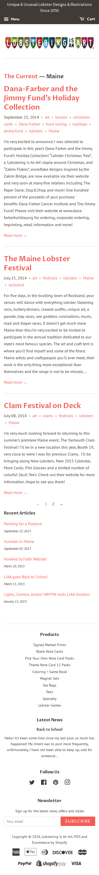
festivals (50, 277)
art (47, 117)
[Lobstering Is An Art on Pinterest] (55, 783)
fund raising (56, 124)
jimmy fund (13, 130)
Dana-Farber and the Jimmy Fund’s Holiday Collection (41, 98)
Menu (15, 19)
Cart (90, 19)
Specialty (50, 698)
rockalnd (16, 284)
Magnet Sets (49, 678)
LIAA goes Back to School (26, 576)
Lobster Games (49, 705)
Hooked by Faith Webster (25, 558)
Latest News (49, 720)
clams (48, 415)
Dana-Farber (29, 124)
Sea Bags (49, 685)
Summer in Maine (19, 541)
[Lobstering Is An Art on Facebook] (44, 783)
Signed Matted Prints (49, 645)
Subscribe (78, 821)
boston (61, 117)
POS (77, 836)
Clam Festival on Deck (42, 406)
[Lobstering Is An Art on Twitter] (32, 783)
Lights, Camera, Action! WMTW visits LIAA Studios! (47, 594)
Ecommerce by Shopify (49, 842)
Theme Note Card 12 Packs (49, 665)
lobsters (36, 130)
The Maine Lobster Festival (37, 263)
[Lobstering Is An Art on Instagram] (67, 783)
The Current (21, 76)
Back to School (49, 729)
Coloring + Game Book (49, 671)
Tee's (49, 692)
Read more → (15, 235)
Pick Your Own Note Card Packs (49, 658)
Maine (54, 130)
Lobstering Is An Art (57, 836)
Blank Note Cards (49, 651)
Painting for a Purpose (23, 523)
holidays (80, 124)
